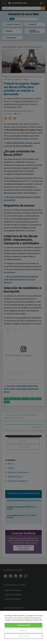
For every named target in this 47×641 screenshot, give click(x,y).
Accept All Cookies (23, 625)
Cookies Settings (23, 636)
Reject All (23, 630)
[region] (23, 626)
